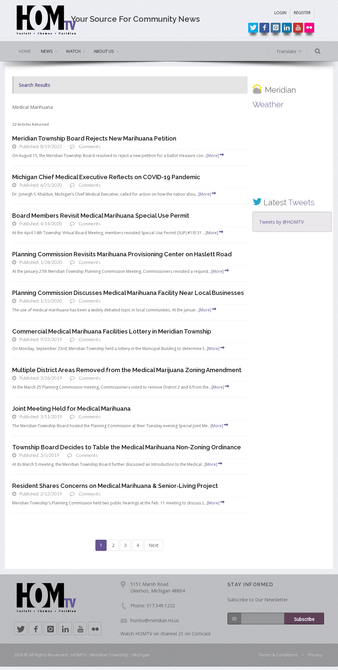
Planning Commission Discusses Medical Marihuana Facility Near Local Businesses (128, 292)
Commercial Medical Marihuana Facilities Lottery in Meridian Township (111, 331)
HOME (25, 51)
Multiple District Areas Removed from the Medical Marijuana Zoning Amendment (126, 370)
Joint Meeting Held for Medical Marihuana (71, 408)
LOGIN (280, 13)
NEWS (47, 51)
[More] (212, 155)
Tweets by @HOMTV (281, 222)
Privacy (315, 655)
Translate (287, 51)
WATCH (73, 51)
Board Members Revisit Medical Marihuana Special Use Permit (100, 215)
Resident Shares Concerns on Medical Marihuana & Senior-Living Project (115, 485)
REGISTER (302, 13)
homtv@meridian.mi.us (154, 620)
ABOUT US (104, 51)
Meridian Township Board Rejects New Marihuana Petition (94, 138)
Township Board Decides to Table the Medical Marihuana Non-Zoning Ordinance (126, 447)
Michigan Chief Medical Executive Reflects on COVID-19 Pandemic (106, 177)
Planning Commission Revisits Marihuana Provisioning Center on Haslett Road (122, 254)
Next (154, 545)
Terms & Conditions (278, 655)
